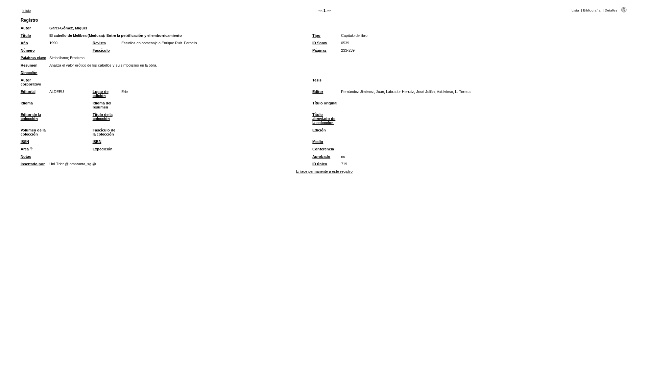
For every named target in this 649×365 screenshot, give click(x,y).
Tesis (316, 80)
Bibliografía (592, 10)
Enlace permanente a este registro (324, 171)
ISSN (25, 142)
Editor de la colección (31, 117)
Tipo (316, 35)
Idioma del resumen (102, 105)
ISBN (97, 142)
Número (28, 50)
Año (24, 43)
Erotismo (77, 58)
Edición (319, 130)
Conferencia (323, 149)
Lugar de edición (101, 94)
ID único (319, 164)
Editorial (28, 92)
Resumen (29, 65)
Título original (324, 103)
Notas (26, 156)
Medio (317, 142)
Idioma (27, 103)
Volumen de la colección (33, 132)
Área (25, 149)
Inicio (26, 10)
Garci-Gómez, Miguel (68, 28)
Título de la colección (103, 117)
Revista (99, 43)
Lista (575, 10)
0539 (345, 43)
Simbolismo (58, 58)
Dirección (29, 73)
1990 (53, 43)
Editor (317, 92)
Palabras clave (33, 58)
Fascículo (101, 50)
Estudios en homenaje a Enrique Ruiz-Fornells (159, 43)
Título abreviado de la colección (323, 119)
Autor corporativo (31, 82)
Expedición (103, 149)
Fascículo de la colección (104, 132)
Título (26, 35)
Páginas (319, 50)
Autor (26, 28)
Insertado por (33, 164)
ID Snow (319, 43)
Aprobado (321, 156)
